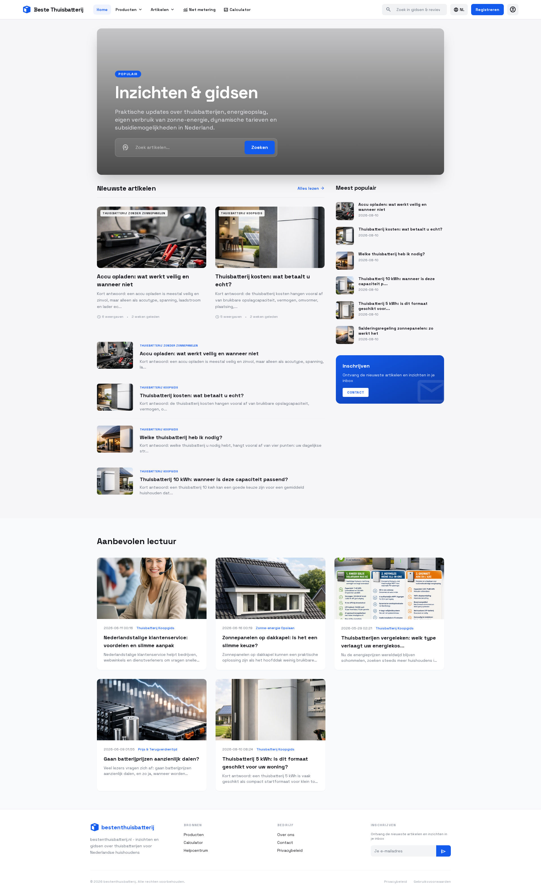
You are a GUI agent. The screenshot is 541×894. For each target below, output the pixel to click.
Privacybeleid (290, 850)
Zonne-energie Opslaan (275, 628)
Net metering (199, 9)
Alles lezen (311, 188)
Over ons (285, 834)
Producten (129, 9)
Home (102, 9)
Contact (355, 392)
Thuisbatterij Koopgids (155, 628)
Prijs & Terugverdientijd (157, 749)
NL (459, 9)
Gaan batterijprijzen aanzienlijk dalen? (151, 759)
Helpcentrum (196, 850)
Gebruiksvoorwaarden (432, 881)
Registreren (487, 9)
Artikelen (163, 9)
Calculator (236, 9)
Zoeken (259, 147)
